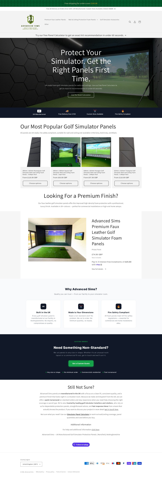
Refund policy (40, 472)
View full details (98, 269)
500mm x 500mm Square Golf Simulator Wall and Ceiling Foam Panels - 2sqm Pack (64, 172)
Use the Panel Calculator (81, 95)
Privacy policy (50, 472)
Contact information (74, 472)
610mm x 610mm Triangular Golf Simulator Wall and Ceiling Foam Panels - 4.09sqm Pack (125, 172)
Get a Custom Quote (81, 363)
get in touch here (111, 409)
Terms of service (61, 472)
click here (95, 429)
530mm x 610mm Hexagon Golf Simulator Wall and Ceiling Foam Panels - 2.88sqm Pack (94, 172)
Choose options (35, 183)
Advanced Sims (29, 472)
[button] (83, 19)
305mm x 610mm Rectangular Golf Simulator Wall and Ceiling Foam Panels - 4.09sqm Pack (34, 172)
